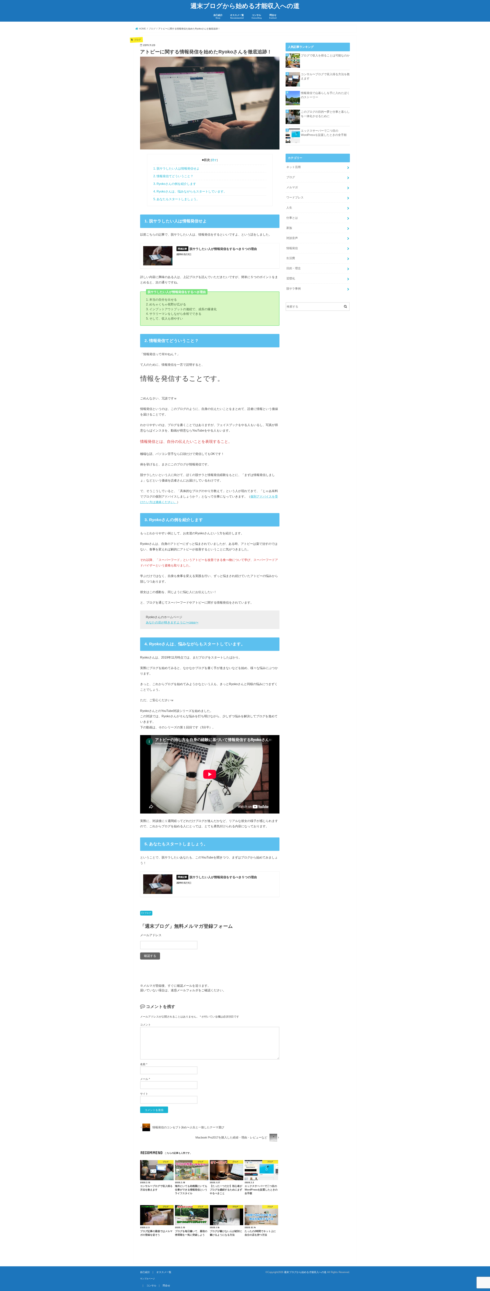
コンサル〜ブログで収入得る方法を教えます (325, 76)
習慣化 (290, 278)
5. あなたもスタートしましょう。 (176, 199)
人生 (289, 207)
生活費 (290, 258)
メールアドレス (151, 935)
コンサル (257, 16)
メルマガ (292, 187)
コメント (145, 1024)
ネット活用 (293, 167)
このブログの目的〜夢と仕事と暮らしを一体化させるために (325, 114)
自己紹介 (218, 16)
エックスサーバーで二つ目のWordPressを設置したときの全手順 (324, 132)
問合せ (273, 16)
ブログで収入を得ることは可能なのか (325, 55)
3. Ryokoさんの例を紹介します (174, 183)
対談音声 (292, 238)
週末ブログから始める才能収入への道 (245, 5)
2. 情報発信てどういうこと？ (173, 176)
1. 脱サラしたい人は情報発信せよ (176, 168)
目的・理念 (293, 268)
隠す (214, 160)
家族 (289, 227)
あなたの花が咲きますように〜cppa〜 (172, 622)
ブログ (147, 913)
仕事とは (292, 217)
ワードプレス (295, 197)
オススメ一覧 (237, 16)
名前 (143, 1064)
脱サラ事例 (293, 288)
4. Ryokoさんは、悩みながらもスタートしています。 (190, 191)
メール (145, 1078)
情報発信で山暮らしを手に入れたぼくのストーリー (325, 95)
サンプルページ (147, 1278)
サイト (144, 1093)
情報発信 (292, 248)
